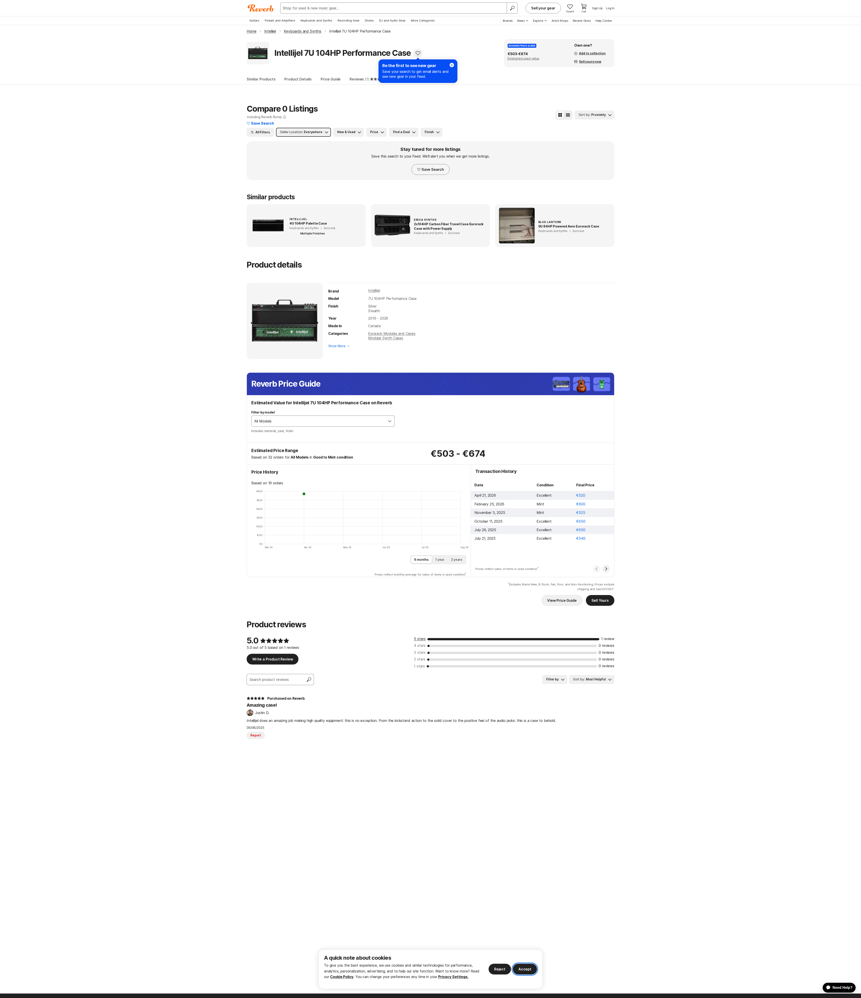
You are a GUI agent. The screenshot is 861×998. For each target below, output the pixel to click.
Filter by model (263, 412)
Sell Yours (600, 600)
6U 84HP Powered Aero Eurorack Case (568, 226)
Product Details (298, 79)
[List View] (568, 115)
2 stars (419, 659)
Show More (337, 346)
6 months (421, 559)
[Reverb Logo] (261, 8)
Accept (524, 969)
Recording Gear (349, 20)
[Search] (512, 8)
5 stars (420, 638)
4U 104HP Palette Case (308, 223)
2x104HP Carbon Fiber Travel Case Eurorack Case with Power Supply (448, 226)
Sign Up (597, 8)
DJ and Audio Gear (392, 20)
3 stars (420, 652)
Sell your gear (543, 8)
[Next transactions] (606, 568)
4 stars (420, 645)
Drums (369, 20)
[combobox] (318, 421)
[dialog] (430, 969)
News (521, 20)
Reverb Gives (582, 20)
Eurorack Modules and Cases (391, 333)
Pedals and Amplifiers (280, 20)
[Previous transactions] (596, 568)
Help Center (604, 20)
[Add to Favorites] (417, 53)
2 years (456, 559)
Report (255, 735)
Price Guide (331, 79)
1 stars (419, 666)
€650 (580, 521)
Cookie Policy (341, 976)
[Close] (451, 65)
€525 (580, 512)
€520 (580, 495)
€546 (580, 538)
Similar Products (261, 79)
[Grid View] (560, 115)
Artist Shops (560, 20)
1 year (439, 559)
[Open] (389, 421)
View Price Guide (561, 600)
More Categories (423, 20)
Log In (610, 8)
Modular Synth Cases (385, 338)
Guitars (254, 20)
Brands (508, 20)
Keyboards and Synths (316, 20)
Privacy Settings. (453, 976)
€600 (580, 504)
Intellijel (374, 290)
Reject (499, 969)
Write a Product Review (272, 659)
